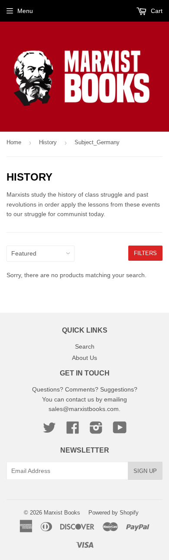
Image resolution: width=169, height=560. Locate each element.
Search (84, 346)
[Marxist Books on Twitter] (49, 430)
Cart (155, 10)
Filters (145, 253)
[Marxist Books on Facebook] (72, 430)
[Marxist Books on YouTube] (120, 430)
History (48, 142)
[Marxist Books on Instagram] (96, 430)
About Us (84, 357)
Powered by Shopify (113, 512)
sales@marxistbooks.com (84, 408)
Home (13, 142)
